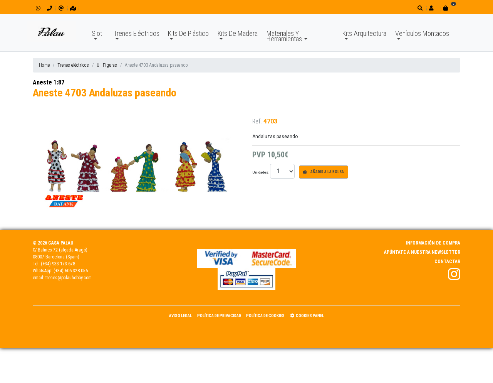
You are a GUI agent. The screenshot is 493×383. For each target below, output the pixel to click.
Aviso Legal (180, 315)
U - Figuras (107, 65)
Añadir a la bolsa (327, 172)
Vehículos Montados (422, 33)
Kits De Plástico (188, 33)
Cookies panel (310, 315)
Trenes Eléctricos (136, 33)
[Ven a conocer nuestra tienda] (73, 8)
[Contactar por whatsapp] (38, 8)
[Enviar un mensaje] (61, 8)
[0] (450, 8)
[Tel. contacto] (49, 8)
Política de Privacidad (219, 315)
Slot (97, 33)
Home (44, 65)
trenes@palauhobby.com (68, 277)
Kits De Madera (238, 33)
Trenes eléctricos (73, 65)
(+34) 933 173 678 (58, 264)
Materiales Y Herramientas (284, 36)
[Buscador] (419, 8)
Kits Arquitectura (364, 33)
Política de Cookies (265, 315)
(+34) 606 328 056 (71, 270)
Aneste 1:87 (48, 82)
